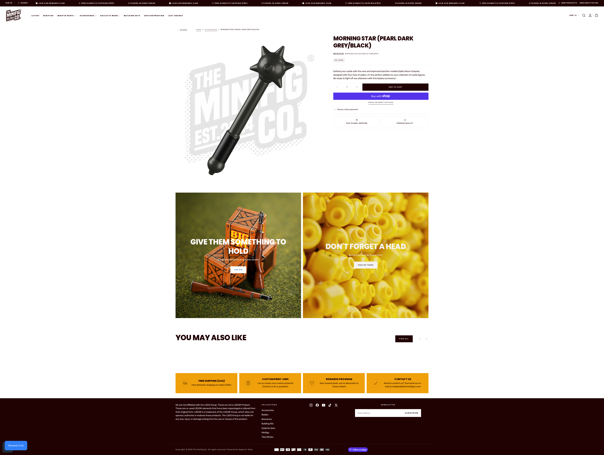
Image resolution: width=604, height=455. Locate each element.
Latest (35, 15)
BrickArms (267, 419)
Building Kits (268, 423)
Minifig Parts (65, 15)
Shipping (349, 54)
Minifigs (48, 15)
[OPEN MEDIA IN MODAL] (318, 177)
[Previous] (420, 339)
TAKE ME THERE (366, 265)
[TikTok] (330, 405)
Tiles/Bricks (267, 437)
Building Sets (132, 15)
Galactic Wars (109, 15)
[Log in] (590, 15)
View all (404, 339)
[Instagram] (311, 405)
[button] (584, 15)
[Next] (426, 339)
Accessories (87, 15)
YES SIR (238, 270)
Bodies (265, 414)
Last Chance (175, 15)
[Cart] (596, 15)
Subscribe (411, 413)
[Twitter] (336, 405)
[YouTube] (323, 405)
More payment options (380, 102)
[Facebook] (317, 405)
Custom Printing (154, 15)
